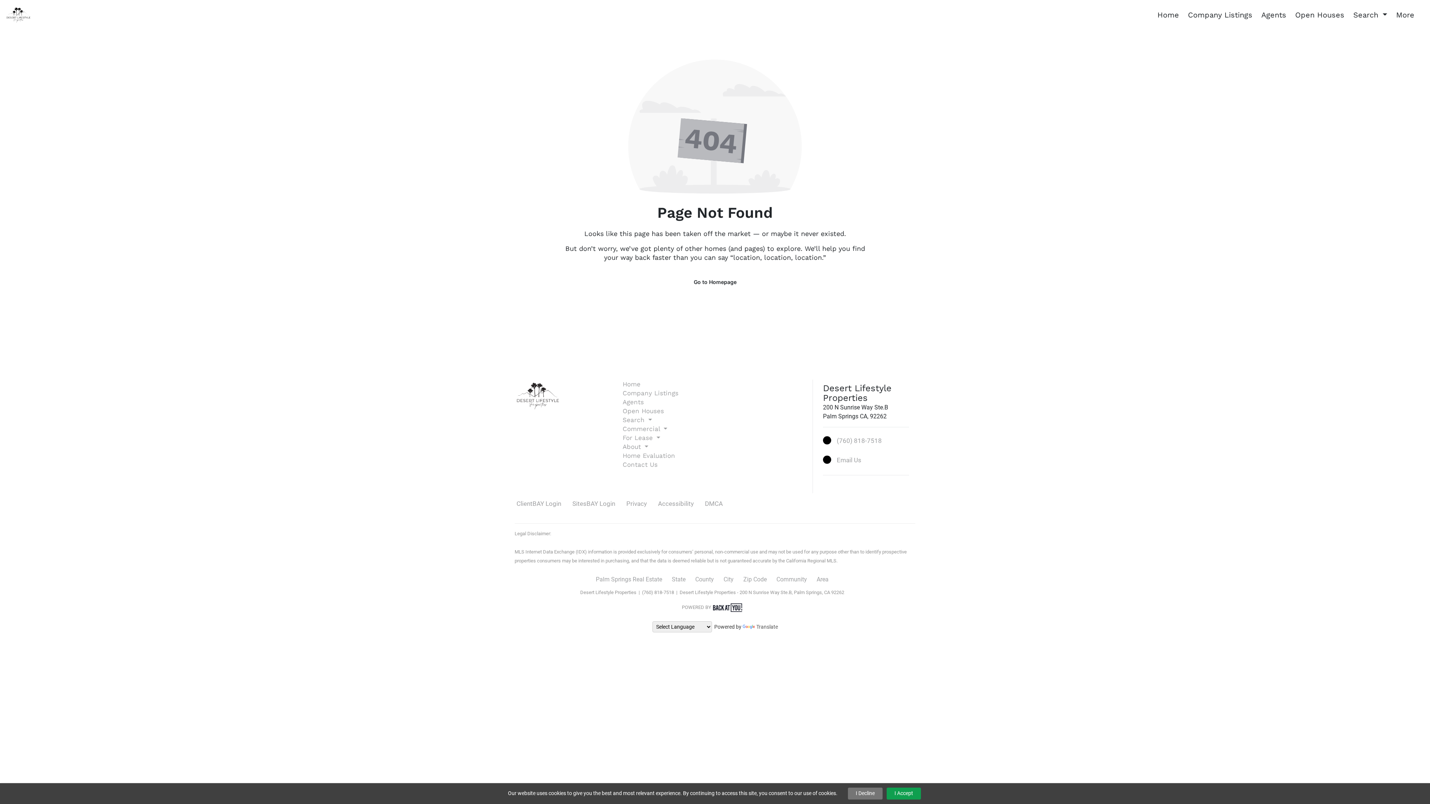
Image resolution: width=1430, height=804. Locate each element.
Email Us (849, 460)
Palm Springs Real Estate (629, 579)
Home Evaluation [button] (649, 455)
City (729, 579)
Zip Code (755, 579)
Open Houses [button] (1319, 14)
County (704, 579)
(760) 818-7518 (859, 440)
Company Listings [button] (1220, 14)
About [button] (633, 446)
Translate (767, 627)
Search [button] (1367, 14)
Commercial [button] (642, 429)
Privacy (636, 503)
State (679, 579)
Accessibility (676, 503)
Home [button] (1168, 14)
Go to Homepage (715, 282)
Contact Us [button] (640, 464)
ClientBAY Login (539, 503)
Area (823, 579)
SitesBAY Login (593, 503)
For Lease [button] (639, 437)
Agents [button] (1273, 14)
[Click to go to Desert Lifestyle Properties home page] (19, 14)
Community (791, 579)
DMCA (714, 503)
